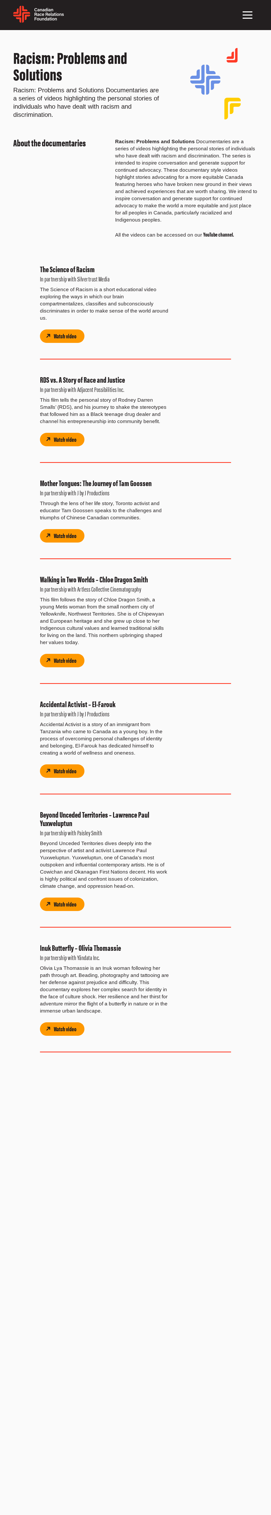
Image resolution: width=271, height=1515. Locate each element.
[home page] (38, 20)
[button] (247, 15)
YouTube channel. (219, 234)
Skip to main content (14, 36)
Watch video (65, 336)
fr (66, 17)
